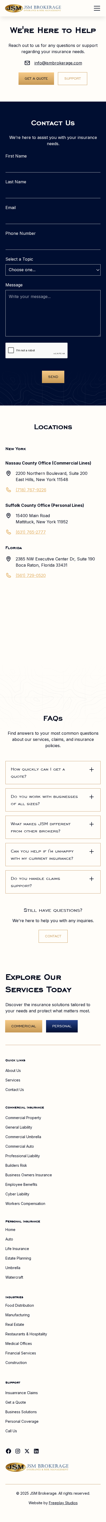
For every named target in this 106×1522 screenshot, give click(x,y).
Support (72, 78)
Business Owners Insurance (28, 1175)
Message (14, 284)
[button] (96, 8)
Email (10, 207)
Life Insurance (17, 1248)
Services (12, 1080)
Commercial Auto (19, 1146)
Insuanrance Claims (21, 1393)
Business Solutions (21, 1412)
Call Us (11, 1431)
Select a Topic (19, 259)
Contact (53, 936)
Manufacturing (17, 1315)
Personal (62, 1026)
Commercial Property (23, 1117)
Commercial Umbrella (23, 1137)
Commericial (23, 1026)
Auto (9, 1239)
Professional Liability (22, 1156)
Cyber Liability (17, 1194)
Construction (16, 1362)
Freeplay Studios (63, 1503)
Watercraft (14, 1277)
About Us (13, 1070)
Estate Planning (18, 1258)
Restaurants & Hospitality (26, 1334)
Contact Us (14, 1089)
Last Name (15, 181)
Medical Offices (18, 1343)
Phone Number (20, 233)
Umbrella (12, 1267)
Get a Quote (36, 78)
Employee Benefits (21, 1184)
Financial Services (20, 1353)
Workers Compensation (25, 1203)
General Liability (18, 1127)
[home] (33, 8)
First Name (16, 156)
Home (10, 1229)
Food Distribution (19, 1305)
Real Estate (14, 1324)
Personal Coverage (22, 1421)
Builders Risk (16, 1165)
